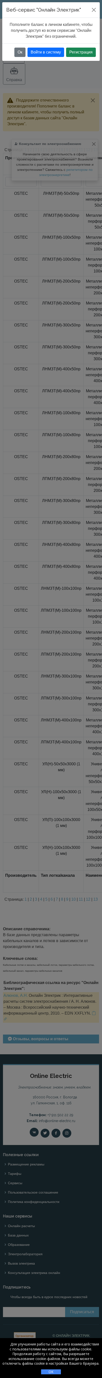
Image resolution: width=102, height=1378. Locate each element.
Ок (20, 52)
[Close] (94, 10)
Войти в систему (46, 52)
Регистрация (81, 52)
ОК (51, 1371)
